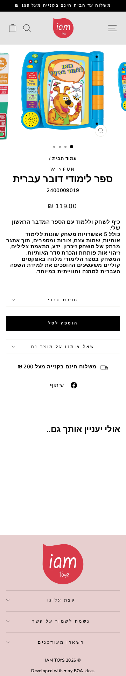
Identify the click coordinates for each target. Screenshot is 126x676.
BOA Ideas (84, 671)
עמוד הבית (64, 158)
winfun (62, 169)
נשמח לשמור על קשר (61, 621)
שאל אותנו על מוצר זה (63, 346)
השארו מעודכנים (61, 642)
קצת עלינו (61, 600)
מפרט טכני (63, 300)
